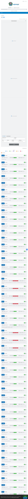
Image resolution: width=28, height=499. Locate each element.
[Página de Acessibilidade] (18, 7)
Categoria (15, 137)
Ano (2, 140)
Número (8, 140)
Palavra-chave (4, 137)
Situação (13, 140)
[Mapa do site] (17, 7)
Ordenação (20, 140)
